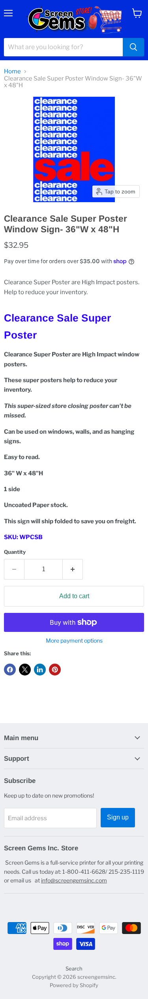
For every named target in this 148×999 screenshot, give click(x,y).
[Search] (133, 47)
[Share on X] (25, 670)
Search (74, 968)
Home (12, 71)
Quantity (15, 552)
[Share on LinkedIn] (40, 670)
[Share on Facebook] (10, 670)
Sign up (118, 817)
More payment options (74, 640)
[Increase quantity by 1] (73, 569)
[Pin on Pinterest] (55, 670)
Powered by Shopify (74, 985)
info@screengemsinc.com (74, 880)
